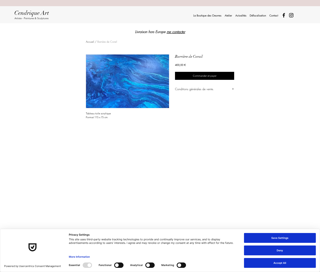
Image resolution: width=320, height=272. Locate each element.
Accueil (90, 42)
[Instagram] (291, 15)
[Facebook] (284, 15)
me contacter (176, 32)
